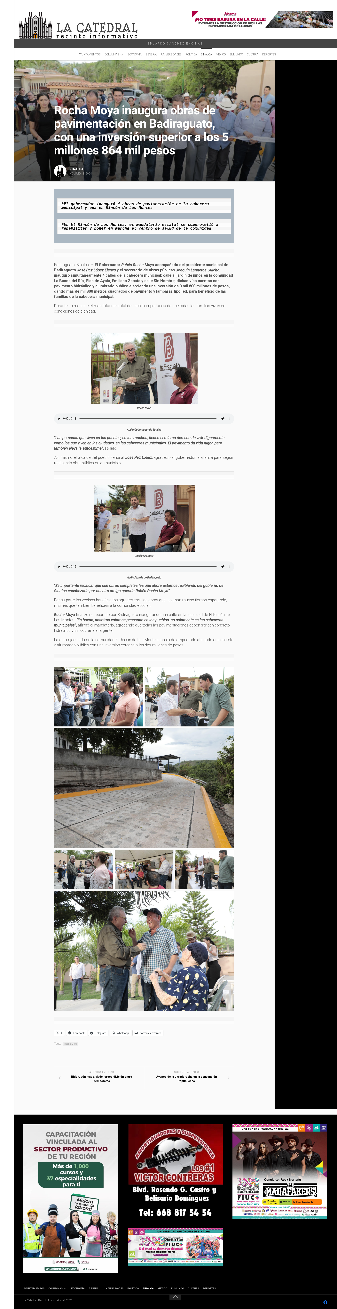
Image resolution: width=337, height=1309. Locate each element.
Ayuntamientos (90, 54)
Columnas (112, 54)
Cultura (252, 54)
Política (191, 54)
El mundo (236, 54)
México (221, 54)
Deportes (269, 54)
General (151, 54)
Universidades (171, 54)
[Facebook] (325, 1302)
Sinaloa (206, 54)
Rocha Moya (70, 1044)
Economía (135, 54)
